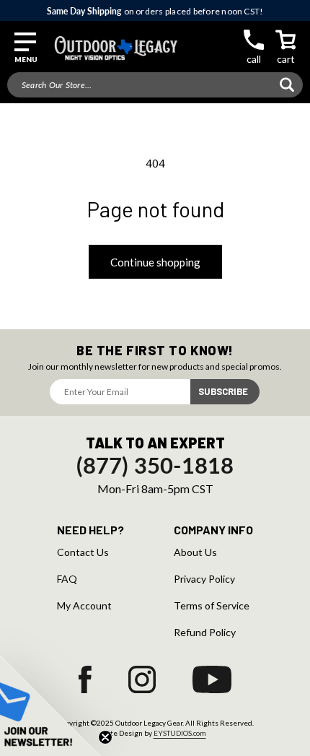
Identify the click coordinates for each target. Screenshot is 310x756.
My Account (84, 606)
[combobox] (155, 84)
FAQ (67, 579)
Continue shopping (155, 262)
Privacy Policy (204, 579)
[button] (25, 48)
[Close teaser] (105, 737)
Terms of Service (211, 606)
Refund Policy (205, 632)
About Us (195, 552)
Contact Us (83, 552)
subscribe (223, 391)
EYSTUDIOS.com (180, 733)
